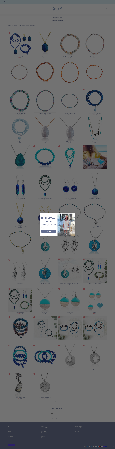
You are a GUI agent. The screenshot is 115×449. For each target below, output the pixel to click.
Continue (49, 231)
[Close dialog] (74, 214)
